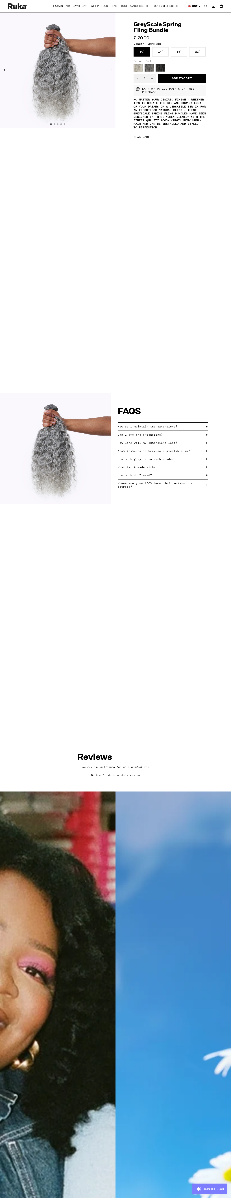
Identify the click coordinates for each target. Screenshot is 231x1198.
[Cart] (221, 6)
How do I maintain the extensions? (147, 426)
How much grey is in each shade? (145, 459)
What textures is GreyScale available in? (154, 451)
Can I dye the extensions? (140, 434)
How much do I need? (135, 475)
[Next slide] (112, 70)
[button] (115, 774)
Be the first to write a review (115, 775)
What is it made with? (136, 467)
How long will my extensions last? (147, 442)
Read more (142, 137)
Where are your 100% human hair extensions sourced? (155, 485)
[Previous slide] (4, 70)
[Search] (206, 6)
